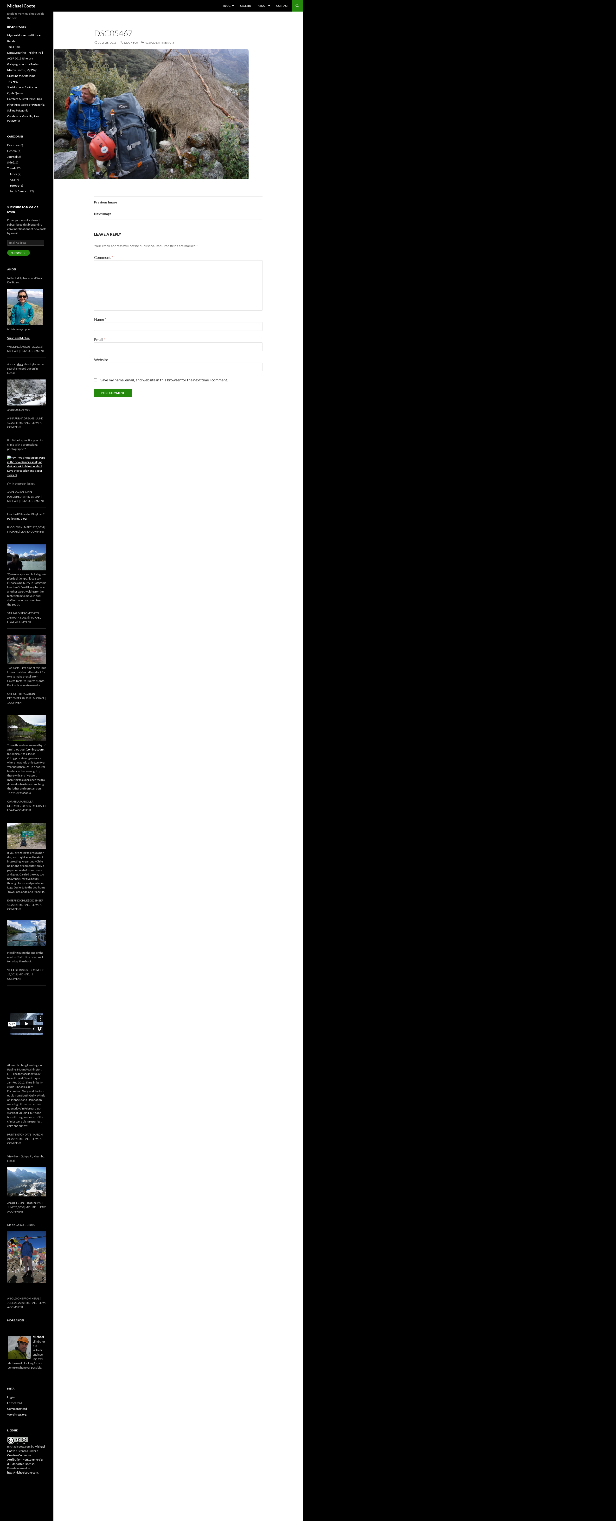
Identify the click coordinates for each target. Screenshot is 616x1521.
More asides (17, 1320)
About (262, 5)
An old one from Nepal (23, 1298)
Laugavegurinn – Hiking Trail (25, 52)
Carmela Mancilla (20, 801)
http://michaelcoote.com (22, 1472)
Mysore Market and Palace (23, 35)
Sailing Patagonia (17, 110)
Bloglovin (14, 527)
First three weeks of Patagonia (26, 104)
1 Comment (15, 702)
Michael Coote (21, 5)
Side (10, 162)
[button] (151, 114)
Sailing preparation (21, 693)
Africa (13, 174)
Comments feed (17, 1408)
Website (101, 359)
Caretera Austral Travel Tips (24, 99)
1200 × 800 (130, 42)
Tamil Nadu (14, 47)
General (12, 151)
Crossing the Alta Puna (21, 76)
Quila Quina (15, 93)
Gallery (245, 5)
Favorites (13, 145)
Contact (282, 5)
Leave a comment (32, 351)
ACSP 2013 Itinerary (159, 42)
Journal (12, 156)
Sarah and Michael (18, 338)
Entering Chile (17, 900)
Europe (14, 185)
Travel (11, 168)
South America (19, 191)
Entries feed (14, 1403)
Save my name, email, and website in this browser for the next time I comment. (164, 380)
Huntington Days (19, 1134)
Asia (12, 180)
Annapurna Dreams (20, 418)
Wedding (13, 346)
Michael (13, 351)
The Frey (12, 81)
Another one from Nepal (24, 1202)
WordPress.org (16, 1414)
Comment (103, 257)
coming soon (35, 749)
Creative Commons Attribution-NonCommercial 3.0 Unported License (25, 1459)
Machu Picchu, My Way (22, 70)
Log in (11, 1397)
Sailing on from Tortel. (23, 613)
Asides (11, 269)
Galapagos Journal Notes (22, 64)
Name (100, 319)
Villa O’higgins (17, 970)
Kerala (11, 41)
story (20, 364)
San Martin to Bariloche (22, 87)
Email (99, 339)
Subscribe (18, 253)
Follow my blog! (17, 518)
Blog (227, 5)
